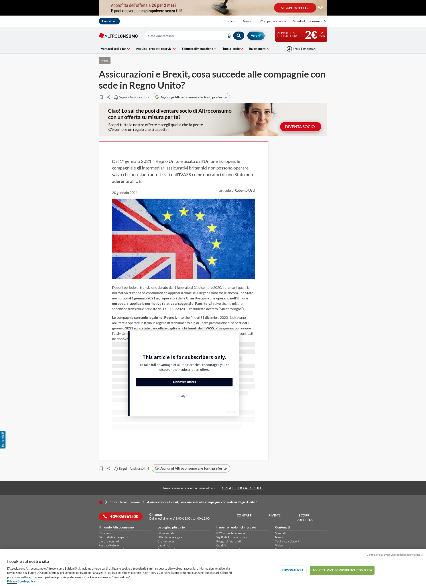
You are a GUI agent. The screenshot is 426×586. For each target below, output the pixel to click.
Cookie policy (26, 581)
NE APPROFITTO (295, 7)
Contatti (244, 515)
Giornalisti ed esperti (113, 537)
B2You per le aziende (271, 21)
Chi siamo (229, 21)
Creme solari (166, 541)
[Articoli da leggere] (101, 97)
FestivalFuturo (109, 545)
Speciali (280, 533)
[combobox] (194, 35)
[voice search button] (227, 36)
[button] (3, 439)
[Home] (100, 502)
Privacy (12, 581)
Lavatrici (164, 545)
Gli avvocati (166, 533)
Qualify (221, 545)
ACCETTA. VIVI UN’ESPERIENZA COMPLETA (342, 570)
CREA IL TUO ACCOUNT (242, 488)
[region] (213, 567)
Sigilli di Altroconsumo (231, 537)
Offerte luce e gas (170, 537)
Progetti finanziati (228, 541)
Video (279, 545)
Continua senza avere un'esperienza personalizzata (395, 554)
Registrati (309, 49)
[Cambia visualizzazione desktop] (320, 7)
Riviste (274, 515)
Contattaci (109, 21)
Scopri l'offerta (304, 517)
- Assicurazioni (133, 97)
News (247, 21)
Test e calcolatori (287, 541)
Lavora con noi (109, 541)
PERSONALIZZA (293, 570)
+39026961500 (124, 516)
